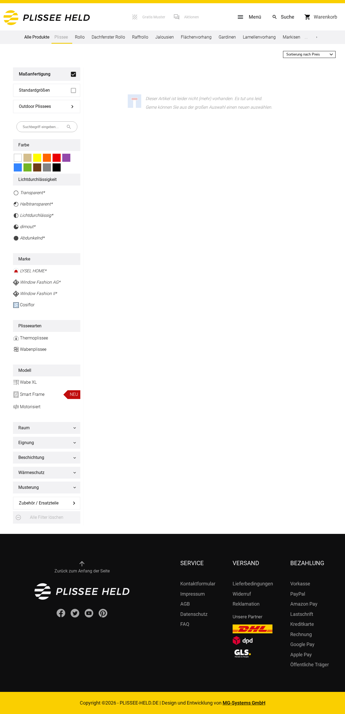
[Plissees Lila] (66, 158)
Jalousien (164, 37)
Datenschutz (194, 614)
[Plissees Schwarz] (57, 167)
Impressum (192, 594)
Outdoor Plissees (35, 106)
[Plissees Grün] (27, 167)
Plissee (61, 37)
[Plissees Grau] (47, 167)
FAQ (184, 624)
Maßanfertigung (34, 74)
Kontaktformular (197, 583)
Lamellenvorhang (259, 37)
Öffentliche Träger (309, 664)
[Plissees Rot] (57, 158)
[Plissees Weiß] (18, 158)
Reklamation (246, 604)
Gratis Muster (153, 17)
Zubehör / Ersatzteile (38, 503)
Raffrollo (140, 37)
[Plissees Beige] (27, 158)
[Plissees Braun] (37, 167)
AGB (185, 604)
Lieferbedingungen (253, 583)
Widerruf (242, 594)
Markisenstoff (296, 37)
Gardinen (227, 37)
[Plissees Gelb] (37, 158)
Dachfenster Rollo (108, 37)
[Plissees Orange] (47, 158)
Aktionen (191, 17)
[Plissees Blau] (18, 167)
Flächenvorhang (196, 37)
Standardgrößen (34, 90)
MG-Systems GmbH (244, 703)
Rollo (80, 37)
